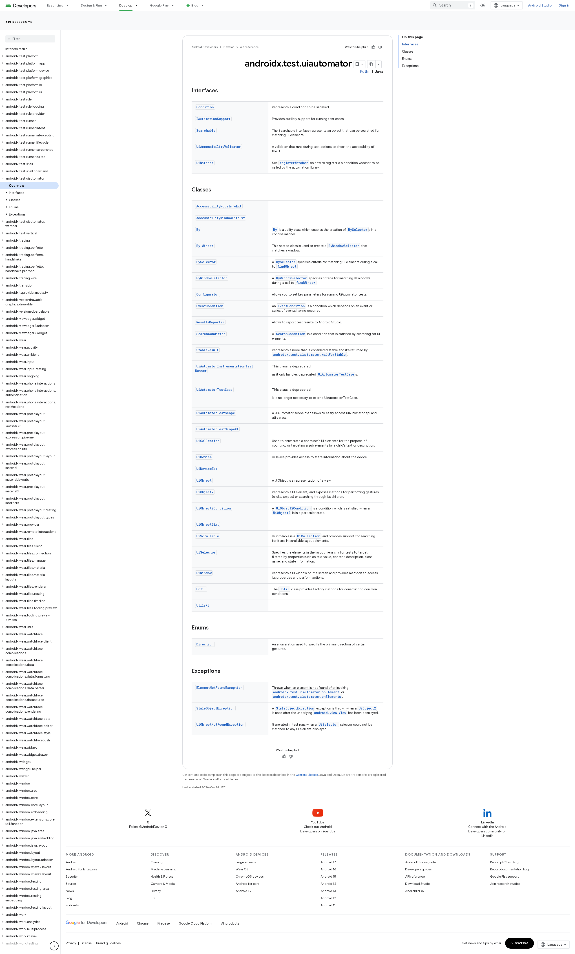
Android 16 (328, 869)
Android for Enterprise (81, 869)
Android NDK (414, 891)
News (70, 891)
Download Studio (417, 884)
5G (153, 898)
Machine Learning (163, 869)
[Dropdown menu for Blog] (204, 5)
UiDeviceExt (206, 469)
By (198, 229)
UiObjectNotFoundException (220, 724)
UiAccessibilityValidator (218, 147)
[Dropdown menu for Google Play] (175, 5)
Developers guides (418, 869)
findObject (286, 266)
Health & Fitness (162, 876)
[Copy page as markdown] (371, 64)
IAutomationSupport (213, 119)
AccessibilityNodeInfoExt (218, 206)
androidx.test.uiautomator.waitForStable (309, 354)
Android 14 (328, 884)
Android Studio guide (420, 862)
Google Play (159, 5)
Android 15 (328, 876)
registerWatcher (294, 163)
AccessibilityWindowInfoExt (220, 218)
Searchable (205, 130)
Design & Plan (91, 5)
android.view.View (330, 713)
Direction (205, 644)
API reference (19, 22)
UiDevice (204, 457)
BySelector (357, 229)
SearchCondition (211, 334)
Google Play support (504, 876)
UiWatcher (204, 163)
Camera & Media (163, 884)
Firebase (163, 923)
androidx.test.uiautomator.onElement (306, 692)
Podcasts (72, 905)
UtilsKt (202, 605)
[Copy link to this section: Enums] (213, 628)
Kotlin (364, 71)
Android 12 (328, 898)
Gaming (157, 862)
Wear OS (242, 869)
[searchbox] (30, 38)
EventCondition (209, 306)
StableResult (207, 350)
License (86, 943)
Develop (126, 5)
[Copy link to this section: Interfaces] (222, 91)
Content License (307, 775)
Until (201, 589)
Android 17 (328, 862)
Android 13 (328, 891)
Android (71, 862)
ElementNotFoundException (219, 687)
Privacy (156, 891)
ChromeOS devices (249, 876)
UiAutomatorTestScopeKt (217, 429)
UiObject (204, 480)
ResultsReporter (210, 322)
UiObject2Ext (207, 524)
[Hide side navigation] (54, 945)
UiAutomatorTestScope (215, 413)
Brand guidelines (108, 943)
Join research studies (505, 884)
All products (230, 923)
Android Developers (205, 47)
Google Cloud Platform (195, 923)
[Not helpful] (380, 47)
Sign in (564, 5)
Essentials (55, 5)
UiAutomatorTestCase (336, 374)
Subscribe (520, 943)
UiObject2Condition (213, 508)
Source (71, 884)
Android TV (244, 891)
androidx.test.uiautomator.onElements (307, 696)
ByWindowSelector (343, 246)
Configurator (207, 294)
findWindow (305, 282)
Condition (205, 107)
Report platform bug (504, 862)
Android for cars (247, 884)
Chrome (142, 923)
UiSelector (206, 552)
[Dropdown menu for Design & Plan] (108, 5)
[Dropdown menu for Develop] (139, 5)
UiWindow (204, 573)
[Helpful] (373, 47)
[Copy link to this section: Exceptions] (224, 671)
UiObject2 (204, 492)
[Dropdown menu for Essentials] (69, 5)
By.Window (204, 246)
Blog (194, 5)
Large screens (246, 862)
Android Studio (540, 5)
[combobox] (452, 5)
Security (71, 876)
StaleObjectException (215, 708)
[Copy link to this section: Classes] (215, 190)
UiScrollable (207, 536)
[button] (29, 56)
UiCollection (207, 441)
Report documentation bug (509, 869)
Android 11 (328, 905)
